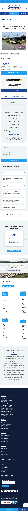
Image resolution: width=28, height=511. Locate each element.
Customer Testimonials (6, 424)
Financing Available (6, 24)
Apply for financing (5, 97)
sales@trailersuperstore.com (14, 270)
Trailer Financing (4, 438)
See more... (14, 160)
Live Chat (3, 456)
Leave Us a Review (5, 454)
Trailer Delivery (4, 440)
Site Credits (3, 497)
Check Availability (13, 73)
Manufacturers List (5, 435)
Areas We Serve (4, 425)
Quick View (4, 294)
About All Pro (3, 422)
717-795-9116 (14, 13)
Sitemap (8, 497)
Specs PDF (15, 90)
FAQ (2, 451)
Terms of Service (4, 428)
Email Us (2, 450)
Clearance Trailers (4, 437)
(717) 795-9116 (4, 401)
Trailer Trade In (4, 469)
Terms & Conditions (14, 134)
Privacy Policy (14, 497)
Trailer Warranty (4, 470)
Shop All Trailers (7, 286)
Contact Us (23, 13)
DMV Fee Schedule (5, 441)
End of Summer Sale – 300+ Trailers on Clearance (14, 1)
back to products (8, 19)
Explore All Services (14, 250)
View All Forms (4, 471)
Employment (3, 427)
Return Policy (3, 453)
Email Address (5, 480)
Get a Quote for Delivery (19, 97)
